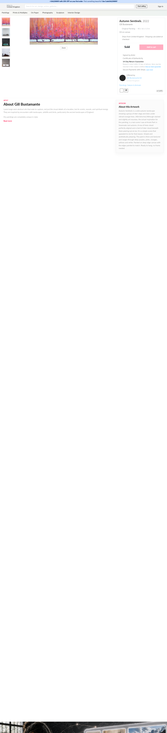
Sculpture (60, 13)
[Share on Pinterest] (126, 90)
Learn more (149, 69)
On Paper (35, 13)
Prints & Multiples (20, 13)
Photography (47, 13)
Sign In (160, 6)
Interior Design (74, 13)
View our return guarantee (153, 66)
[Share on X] (121, 90)
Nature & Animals (134, 85)
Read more (8, 121)
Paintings (5, 13)
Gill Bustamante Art (134, 78)
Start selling (142, 6)
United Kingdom (13, 7)
